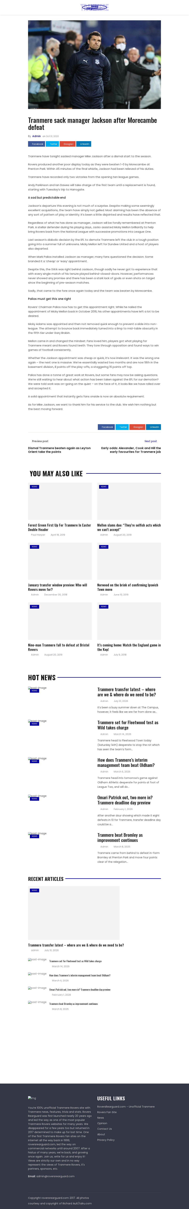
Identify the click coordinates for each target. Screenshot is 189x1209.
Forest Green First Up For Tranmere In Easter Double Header (59, 527)
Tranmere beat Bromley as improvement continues (120, 837)
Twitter (53, 144)
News (34, 486)
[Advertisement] (55, 1045)
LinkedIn (84, 144)
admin (36, 136)
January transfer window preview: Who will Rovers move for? (57, 587)
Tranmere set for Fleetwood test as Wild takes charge (127, 725)
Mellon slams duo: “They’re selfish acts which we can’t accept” (129, 527)
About (101, 1134)
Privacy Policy (106, 1140)
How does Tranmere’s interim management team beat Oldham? (126, 762)
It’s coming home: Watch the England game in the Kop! (129, 647)
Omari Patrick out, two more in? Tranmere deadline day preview (125, 800)
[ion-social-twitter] (158, 1198)
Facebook (37, 144)
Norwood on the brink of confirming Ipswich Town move (127, 587)
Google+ (68, 144)
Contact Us (104, 1129)
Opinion (102, 1123)
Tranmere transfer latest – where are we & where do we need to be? (126, 692)
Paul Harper (38, 535)
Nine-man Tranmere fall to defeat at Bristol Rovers (58, 647)
